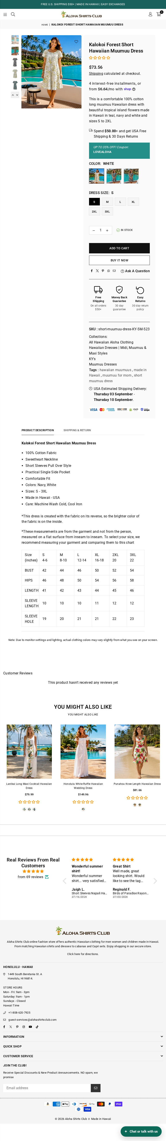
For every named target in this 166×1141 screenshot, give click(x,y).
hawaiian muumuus (115, 370)
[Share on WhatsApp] (109, 271)
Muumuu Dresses (103, 364)
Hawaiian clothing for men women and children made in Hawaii (117, 941)
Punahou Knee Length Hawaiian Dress (137, 783)
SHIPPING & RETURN (77, 430)
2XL (94, 211)
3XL (107, 211)
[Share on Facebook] (92, 271)
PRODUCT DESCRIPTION (38, 430)
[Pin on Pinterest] (103, 271)
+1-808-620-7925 (19, 1012)
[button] (159, 14)
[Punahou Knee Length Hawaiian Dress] (137, 752)
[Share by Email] (114, 271)
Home (45, 25)
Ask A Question (137, 271)
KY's (92, 359)
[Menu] (5, 14)
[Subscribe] (96, 1088)
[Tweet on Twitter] (97, 271)
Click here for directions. (83, 954)
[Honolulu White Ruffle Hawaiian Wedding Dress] (83, 752)
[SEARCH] (13, 14)
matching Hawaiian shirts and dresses (46, 946)
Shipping (96, 74)
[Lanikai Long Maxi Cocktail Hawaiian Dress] (29, 752)
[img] (33, 871)
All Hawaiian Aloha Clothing (111, 342)
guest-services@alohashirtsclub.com (32, 1019)
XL (133, 201)
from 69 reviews (30, 877)
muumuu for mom (116, 375)
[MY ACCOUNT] (150, 14)
